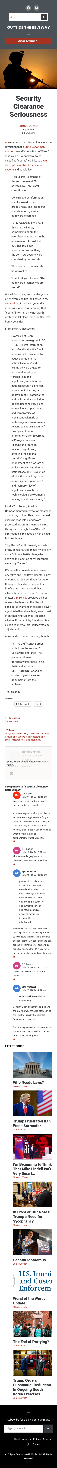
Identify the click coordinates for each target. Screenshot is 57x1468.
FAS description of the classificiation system (26, 165)
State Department (32, 739)
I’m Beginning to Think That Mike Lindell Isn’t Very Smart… (32, 1169)
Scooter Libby (37, 736)
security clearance (14, 739)
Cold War (18, 733)
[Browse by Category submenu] (38, 40)
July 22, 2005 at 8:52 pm (34, 852)
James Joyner (28, 126)
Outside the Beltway (28, 27)
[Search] (44, 17)
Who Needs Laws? (28, 1082)
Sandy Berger (24, 736)
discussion (11, 303)
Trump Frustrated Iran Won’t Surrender (32, 1123)
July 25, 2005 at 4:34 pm (34, 990)
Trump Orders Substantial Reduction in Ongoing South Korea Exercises (32, 1387)
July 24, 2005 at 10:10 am (34, 875)
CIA (12, 733)
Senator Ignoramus (29, 1260)
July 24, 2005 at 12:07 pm (34, 967)
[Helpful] (14, 841)
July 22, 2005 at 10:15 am (34, 797)
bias (7, 733)
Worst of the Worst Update (29, 1300)
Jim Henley (20, 597)
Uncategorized (12, 721)
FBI (25, 733)
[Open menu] (28, 34)
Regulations (11, 736)
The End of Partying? (31, 1342)
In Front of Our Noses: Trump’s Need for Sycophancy (31, 1216)
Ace (7, 142)
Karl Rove (44, 733)
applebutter (29, 871)
